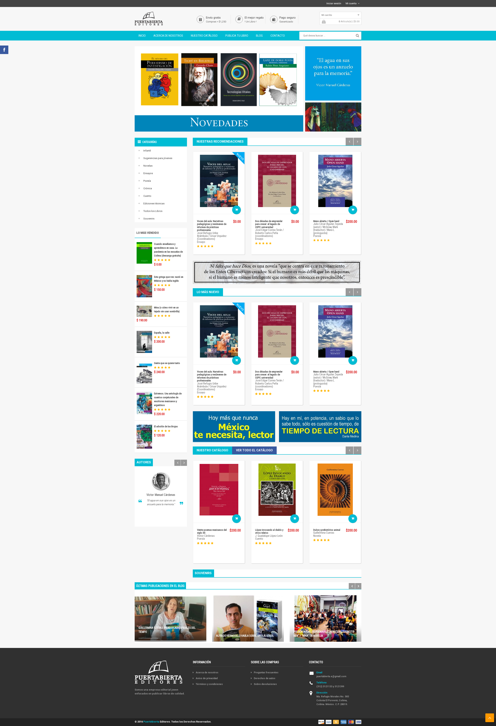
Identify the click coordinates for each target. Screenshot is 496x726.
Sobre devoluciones (265, 684)
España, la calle (161, 332)
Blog (259, 35)
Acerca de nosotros (168, 35)
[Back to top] (489, 717)
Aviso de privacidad (207, 678)
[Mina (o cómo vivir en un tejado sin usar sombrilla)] (144, 311)
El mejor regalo (254, 17)
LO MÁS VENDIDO (147, 232)
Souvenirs (148, 218)
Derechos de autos (264, 678)
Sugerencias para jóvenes (157, 158)
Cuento (147, 195)
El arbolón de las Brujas (166, 426)
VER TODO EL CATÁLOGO (254, 450)
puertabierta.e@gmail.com (331, 676)
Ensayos (148, 173)
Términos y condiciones (209, 684)
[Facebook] (4, 49)
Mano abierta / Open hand (326, 221)
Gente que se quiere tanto (167, 363)
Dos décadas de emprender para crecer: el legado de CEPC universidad (268, 224)
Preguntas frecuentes (266, 672)
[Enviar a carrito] (236, 210)
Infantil (147, 150)
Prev (177, 463)
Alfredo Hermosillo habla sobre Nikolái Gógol (245, 635)
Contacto (277, 35)
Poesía (147, 180)
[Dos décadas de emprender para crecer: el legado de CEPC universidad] (277, 180)
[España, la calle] (144, 341)
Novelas (147, 165)
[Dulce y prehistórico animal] (335, 489)
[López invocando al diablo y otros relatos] (277, 489)
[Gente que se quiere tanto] (144, 372)
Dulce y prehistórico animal (326, 529)
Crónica (147, 188)
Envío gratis (213, 17)
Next (184, 463)
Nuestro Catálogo (204, 35)
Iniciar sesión (333, 3)
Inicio (142, 35)
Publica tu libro (236, 35)
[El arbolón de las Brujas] (144, 436)
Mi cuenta (351, 3)
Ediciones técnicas (153, 203)
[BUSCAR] (357, 36)
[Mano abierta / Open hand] (335, 180)
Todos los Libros (152, 211)
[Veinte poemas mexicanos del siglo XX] (219, 489)
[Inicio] (149, 18)
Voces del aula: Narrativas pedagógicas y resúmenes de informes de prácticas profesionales (211, 225)
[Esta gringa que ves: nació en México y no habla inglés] (144, 286)
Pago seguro (287, 17)
